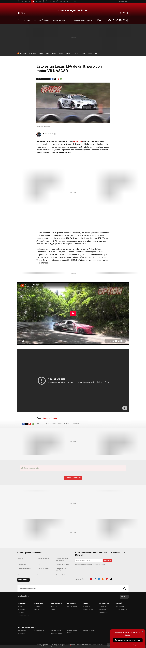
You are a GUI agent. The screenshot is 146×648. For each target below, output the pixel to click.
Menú (23, 13)
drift (67, 424)
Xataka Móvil (21, 609)
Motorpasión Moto (88, 609)
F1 (69, 20)
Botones (61, 53)
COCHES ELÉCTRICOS (41, 20)
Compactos (22, 565)
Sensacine (54, 606)
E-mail (61, 79)
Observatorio (59, 20)
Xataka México (22, 630)
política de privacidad (99, 564)
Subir (123, 597)
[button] (49, 134)
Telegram (109, 20)
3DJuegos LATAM (39, 630)
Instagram (117, 20)
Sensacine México (56, 630)
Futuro (39, 575)
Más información (75, 646)
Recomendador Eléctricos (85, 20)
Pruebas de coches (62, 565)
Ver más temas (23, 580)
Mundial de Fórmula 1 (63, 575)
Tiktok (127, 20)
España (83, 53)
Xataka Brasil (21, 633)
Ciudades (75, 53)
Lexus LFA (77, 141)
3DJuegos (37, 606)
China (34, 53)
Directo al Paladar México (72, 631)
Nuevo (122, 13)
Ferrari (47, 53)
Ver (74, 478)
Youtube (120, 20)
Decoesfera (102, 609)
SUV (38, 565)
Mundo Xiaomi (22, 618)
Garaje (90, 53)
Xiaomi (41, 53)
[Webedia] (23, 596)
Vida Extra (37, 609)
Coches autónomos (24, 575)
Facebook (113, 20)
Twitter (124, 20)
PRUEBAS (26, 20)
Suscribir (107, 560)
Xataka (20, 606)
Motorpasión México (89, 630)
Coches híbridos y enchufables (62, 560)
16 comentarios (44, 79)
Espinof (53, 609)
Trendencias (102, 606)
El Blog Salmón (120, 606)
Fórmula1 (21, 559)
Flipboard (58, 79)
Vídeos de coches (50, 424)
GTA (96, 53)
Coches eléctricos (43, 559)
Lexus (60, 424)
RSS (103, 578)
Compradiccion (103, 612)
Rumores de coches (24, 569)
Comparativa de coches (61, 570)
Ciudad (68, 53)
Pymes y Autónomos (121, 609)
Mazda (54, 53)
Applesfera (21, 612)
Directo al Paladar (72, 606)
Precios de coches (43, 569)
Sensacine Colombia (56, 633)
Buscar (124, 588)
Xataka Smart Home (23, 615)
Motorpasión (73, 10)
